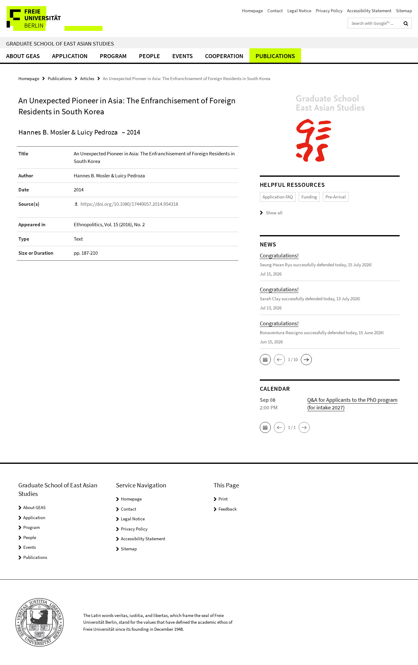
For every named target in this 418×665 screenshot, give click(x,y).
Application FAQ (278, 197)
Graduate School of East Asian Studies (60, 43)
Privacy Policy (329, 10)
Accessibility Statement (369, 10)
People (149, 56)
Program (113, 56)
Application (70, 56)
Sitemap (404, 10)
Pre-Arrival (336, 197)
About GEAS (23, 56)
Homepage (252, 10)
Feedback (227, 509)
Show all (274, 213)
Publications (275, 56)
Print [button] (223, 499)
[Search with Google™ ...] (406, 23)
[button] (265, 359)
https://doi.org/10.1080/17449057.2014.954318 (129, 204)
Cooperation (224, 56)
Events (182, 56)
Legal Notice (299, 10)
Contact (275, 10)
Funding (309, 197)
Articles (87, 78)
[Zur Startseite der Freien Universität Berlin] (51, 18)
